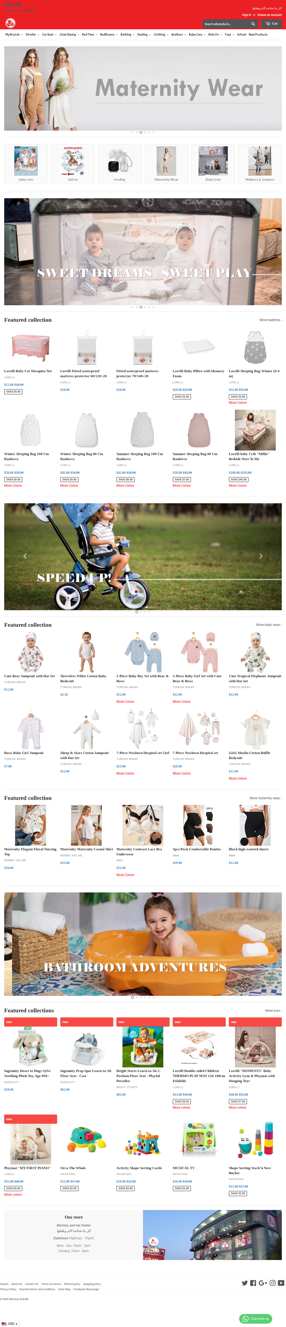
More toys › (273, 1011)
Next (275, 87)
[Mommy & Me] (73, 23)
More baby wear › (269, 625)
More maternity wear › (266, 798)
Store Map (64, 1289)
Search (4, 1284)
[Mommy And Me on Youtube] (19, 5)
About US (16, 1284)
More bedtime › (271, 320)
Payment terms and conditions (37, 1289)
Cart (275, 23)
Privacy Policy (8, 1289)
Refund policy (72, 1284)
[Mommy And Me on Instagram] (15, 5)
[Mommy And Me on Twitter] (6, 5)
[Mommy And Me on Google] (263, 1284)
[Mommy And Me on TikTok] (281, 1284)
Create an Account (269, 15)
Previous (11, 87)
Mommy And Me (18, 1299)
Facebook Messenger (86, 1289)
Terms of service (51, 1284)
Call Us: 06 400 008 (20, 10)
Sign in (246, 15)
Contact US (31, 1284)
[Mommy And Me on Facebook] (10, 5)
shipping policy (92, 1284)
